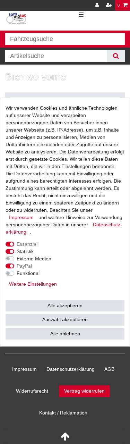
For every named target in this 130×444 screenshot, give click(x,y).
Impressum (24, 369)
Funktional (28, 273)
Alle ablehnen (65, 333)
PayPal (24, 266)
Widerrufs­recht (32, 391)
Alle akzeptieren (65, 305)
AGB (109, 369)
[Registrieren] (109, 5)
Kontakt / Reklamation (63, 413)
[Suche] (116, 56)
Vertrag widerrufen (84, 391)
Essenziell (27, 244)
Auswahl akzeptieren (65, 319)
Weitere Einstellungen (33, 284)
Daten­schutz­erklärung (70, 369)
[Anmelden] (98, 5)
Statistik (25, 251)
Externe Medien (34, 258)
